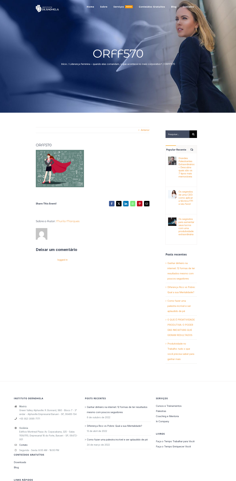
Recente (181, 149)
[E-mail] (146, 203)
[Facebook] (111, 203)
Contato (23, 444)
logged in (62, 259)
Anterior (145, 130)
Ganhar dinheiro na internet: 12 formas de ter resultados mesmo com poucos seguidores (117, 410)
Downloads (20, 462)
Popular (171, 149)
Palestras (161, 411)
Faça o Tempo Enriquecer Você (173, 446)
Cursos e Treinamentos (169, 405)
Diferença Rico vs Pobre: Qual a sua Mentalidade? (114, 425)
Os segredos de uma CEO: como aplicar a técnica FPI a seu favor (186, 197)
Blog (16, 467)
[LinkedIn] (126, 203)
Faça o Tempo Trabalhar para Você (175, 441)
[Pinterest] (139, 203)
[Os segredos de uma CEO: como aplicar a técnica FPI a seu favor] (172, 192)
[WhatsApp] (132, 203)
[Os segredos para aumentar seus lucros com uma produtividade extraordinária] (172, 220)
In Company (162, 421)
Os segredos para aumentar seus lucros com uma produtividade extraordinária (186, 226)
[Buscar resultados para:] (177, 134)
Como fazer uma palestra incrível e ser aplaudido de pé (179, 306)
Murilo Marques (67, 221)
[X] (119, 203)
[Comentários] (192, 149)
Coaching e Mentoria (167, 416)
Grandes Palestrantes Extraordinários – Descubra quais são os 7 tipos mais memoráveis (186, 167)
